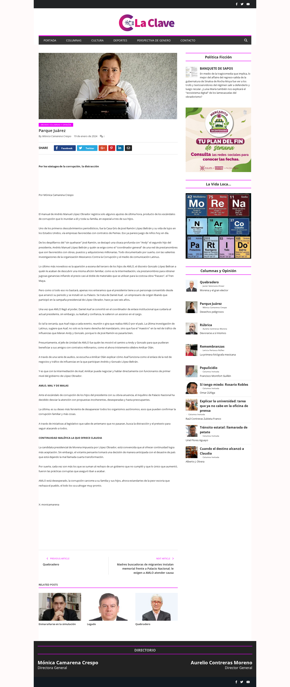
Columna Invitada (211, 371)
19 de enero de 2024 (85, 136)
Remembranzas (212, 346)
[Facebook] (236, 4)
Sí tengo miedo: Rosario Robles (225, 384)
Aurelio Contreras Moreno (215, 328)
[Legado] (108, 607)
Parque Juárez (211, 303)
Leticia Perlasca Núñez (213, 350)
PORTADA (50, 40)
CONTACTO (188, 40)
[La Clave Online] (147, 22)
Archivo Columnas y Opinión (56, 124)
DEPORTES (120, 40)
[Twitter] (242, 4)
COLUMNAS (73, 40)
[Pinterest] (111, 148)
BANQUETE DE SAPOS (216, 68)
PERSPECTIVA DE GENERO (154, 40)
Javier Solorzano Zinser (213, 286)
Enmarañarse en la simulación (57, 624)
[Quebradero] (156, 607)
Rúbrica (206, 325)
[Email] (128, 148)
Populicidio (208, 368)
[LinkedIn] (120, 148)
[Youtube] (248, 4)
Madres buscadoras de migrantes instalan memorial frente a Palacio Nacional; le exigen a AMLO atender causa (145, 569)
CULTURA (97, 40)
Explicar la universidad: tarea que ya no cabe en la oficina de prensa (224, 406)
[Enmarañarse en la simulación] (60, 607)
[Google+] (103, 148)
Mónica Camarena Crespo (56, 136)
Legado (91, 624)
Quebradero (51, 564)
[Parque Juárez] (108, 86)
